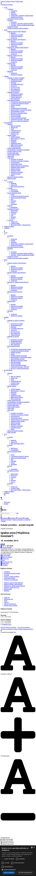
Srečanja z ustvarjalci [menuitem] (17, 172)
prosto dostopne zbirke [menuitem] (14, 193)
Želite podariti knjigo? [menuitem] (13, 154)
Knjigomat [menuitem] (13, 140)
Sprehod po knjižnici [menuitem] (16, 17)
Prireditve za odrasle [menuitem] (17, 159)
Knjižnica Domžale (6, 520)
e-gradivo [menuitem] (10, 182)
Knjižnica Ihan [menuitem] (11, 63)
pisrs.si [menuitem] (13, 218)
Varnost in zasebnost (7, 629)
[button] (18, 869)
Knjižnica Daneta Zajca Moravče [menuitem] (16, 39)
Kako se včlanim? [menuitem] (16, 126)
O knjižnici (7, 572)
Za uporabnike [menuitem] (8, 122)
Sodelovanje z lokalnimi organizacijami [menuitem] (22, 15)
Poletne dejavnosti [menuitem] (16, 97)
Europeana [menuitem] (14, 204)
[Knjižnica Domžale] (7, 4)
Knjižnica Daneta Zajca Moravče (13, 584)
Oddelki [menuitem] (6, 76)
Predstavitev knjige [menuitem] (16, 164)
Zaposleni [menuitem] (14, 14)
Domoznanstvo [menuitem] (15, 162)
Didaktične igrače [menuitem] (16, 143)
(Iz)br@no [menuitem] (13, 142)
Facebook (5, 518)
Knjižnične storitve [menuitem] (12, 27)
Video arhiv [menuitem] (10, 158)
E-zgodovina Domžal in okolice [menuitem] (20, 103)
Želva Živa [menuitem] (14, 86)
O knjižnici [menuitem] (10, 9)
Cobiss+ (6, 602)
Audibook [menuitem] (13, 183)
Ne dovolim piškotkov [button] (25, 872)
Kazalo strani (19, 1)
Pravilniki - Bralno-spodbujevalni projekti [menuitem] (22, 25)
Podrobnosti (26, 856)
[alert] (18, 860)
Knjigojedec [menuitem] (14, 207)
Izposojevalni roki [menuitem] (16, 130)
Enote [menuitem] (5, 30)
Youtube (26, 518)
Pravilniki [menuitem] (10, 20)
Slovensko (7, 502)
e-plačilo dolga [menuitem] (15, 132)
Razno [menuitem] (12, 175)
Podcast (19, 518)
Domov (13, 1)
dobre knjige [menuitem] (14, 210)
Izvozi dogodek (7, 547)
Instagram (12, 518)
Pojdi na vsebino (5, 1)
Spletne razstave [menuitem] (16, 105)
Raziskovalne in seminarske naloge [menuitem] (21, 110)
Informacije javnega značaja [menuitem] (15, 19)
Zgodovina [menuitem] (14, 11)
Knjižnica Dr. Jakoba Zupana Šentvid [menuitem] (17, 47)
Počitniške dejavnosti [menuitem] (17, 84)
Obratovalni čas (8, 599)
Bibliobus (7, 591)
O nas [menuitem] (5, 7)
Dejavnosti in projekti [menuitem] (17, 35)
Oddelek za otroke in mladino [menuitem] (15, 78)
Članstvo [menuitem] (9, 124)
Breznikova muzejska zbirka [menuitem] (19, 113)
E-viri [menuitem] (5, 180)
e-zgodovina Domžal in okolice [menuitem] (20, 196)
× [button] (34, 847)
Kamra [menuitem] (12, 106)
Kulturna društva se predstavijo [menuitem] (20, 166)
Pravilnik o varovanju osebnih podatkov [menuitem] (22, 23)
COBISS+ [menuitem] (6, 228)
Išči (17, 513)
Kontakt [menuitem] (13, 12)
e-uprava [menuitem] (13, 214)
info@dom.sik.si (6, 624)
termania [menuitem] (13, 217)
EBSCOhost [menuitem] (14, 190)
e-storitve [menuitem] (10, 220)
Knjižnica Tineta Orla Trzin (11, 587)
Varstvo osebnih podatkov (11, 576)
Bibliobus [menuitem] (10, 71)
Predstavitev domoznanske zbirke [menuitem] (21, 102)
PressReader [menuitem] (15, 191)
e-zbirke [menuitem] (9, 188)
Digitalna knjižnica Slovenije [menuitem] (19, 108)
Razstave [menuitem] (13, 83)
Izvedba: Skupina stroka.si (25, 629)
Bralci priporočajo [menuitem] (16, 146)
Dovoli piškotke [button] (9, 872)
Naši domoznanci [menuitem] (16, 114)
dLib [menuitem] (12, 199)
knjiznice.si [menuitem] (14, 212)
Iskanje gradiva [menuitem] (11, 135)
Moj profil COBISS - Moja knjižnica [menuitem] (21, 225)
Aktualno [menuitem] (13, 33)
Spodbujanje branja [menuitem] (16, 81)
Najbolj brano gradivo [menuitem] (17, 145)
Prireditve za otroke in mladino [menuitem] (20, 161)
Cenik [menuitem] (12, 129)
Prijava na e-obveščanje (11, 580)
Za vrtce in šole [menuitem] (15, 87)
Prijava (15, 629)
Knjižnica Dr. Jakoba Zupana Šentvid (14, 586)
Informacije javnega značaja (12, 573)
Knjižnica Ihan (8, 589)
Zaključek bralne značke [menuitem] (18, 167)
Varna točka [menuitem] (10, 156)
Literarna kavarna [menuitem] (16, 174)
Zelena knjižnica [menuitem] (15, 91)
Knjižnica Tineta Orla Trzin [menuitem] (14, 55)
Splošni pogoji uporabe (10, 605)
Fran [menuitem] (12, 215)
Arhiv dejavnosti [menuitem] (15, 89)
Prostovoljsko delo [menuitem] (13, 153)
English (6, 504)
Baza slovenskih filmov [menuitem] (17, 186)
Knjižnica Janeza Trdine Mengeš (13, 583)
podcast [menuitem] (9, 206)
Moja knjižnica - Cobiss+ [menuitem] (18, 138)
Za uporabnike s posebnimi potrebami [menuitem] (18, 150)
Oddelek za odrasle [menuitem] (13, 92)
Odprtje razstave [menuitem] (15, 169)
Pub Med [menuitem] (13, 201)
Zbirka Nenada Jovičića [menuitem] (17, 111)
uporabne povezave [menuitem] (13, 209)
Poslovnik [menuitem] (14, 22)
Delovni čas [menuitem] (14, 127)
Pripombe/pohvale (9, 578)
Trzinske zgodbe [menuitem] (16, 116)
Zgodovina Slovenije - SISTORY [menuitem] (20, 119)
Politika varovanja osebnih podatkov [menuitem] (17, 28)
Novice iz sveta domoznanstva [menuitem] (20, 121)
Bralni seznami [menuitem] (11, 178)
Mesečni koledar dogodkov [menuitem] (15, 177)
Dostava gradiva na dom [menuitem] (14, 151)
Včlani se (6, 597)
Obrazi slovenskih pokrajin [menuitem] (18, 118)
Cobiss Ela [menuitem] (14, 185)
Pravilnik (6, 575)
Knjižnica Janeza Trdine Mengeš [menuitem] (16, 31)
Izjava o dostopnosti (10, 604)
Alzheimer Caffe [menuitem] (15, 170)
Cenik (5, 601)
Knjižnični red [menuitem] (14, 134)
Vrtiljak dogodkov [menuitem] (9, 226)
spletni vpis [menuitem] (14, 222)
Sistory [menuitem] (13, 202)
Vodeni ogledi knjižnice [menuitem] (14, 148)
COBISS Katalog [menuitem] (15, 137)
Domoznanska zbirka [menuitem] (13, 100)
